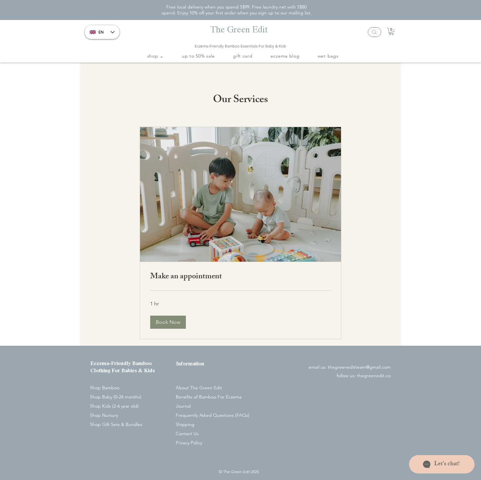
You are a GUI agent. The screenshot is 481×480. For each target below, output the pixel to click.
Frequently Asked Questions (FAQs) (212, 415)
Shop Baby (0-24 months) (115, 397)
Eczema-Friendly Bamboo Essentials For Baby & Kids (240, 46)
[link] (240, 277)
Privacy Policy (189, 443)
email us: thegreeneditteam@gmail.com (350, 367)
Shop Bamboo (104, 388)
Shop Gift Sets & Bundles (116, 424)
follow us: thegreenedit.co (364, 375)
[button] (391, 31)
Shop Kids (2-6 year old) (114, 406)
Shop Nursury (104, 415)
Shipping (185, 424)
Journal (183, 406)
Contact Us (187, 433)
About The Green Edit (199, 388)
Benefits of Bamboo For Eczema (208, 397)
